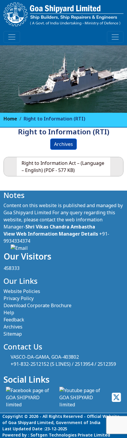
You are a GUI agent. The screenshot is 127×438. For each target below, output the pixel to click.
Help (9, 312)
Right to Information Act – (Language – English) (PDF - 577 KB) (63, 166)
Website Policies (22, 291)
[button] (12, 37)
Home (10, 118)
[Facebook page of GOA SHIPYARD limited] (30, 397)
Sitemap (13, 334)
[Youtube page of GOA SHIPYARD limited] (83, 397)
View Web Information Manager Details (51, 234)
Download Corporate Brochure (37, 305)
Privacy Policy (19, 298)
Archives (63, 144)
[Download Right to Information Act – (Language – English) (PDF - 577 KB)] (116, 166)
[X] (116, 397)
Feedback (14, 319)
